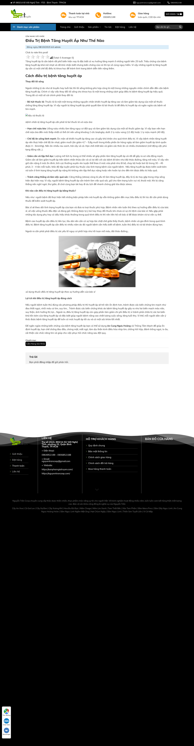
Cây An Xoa (18, 508)
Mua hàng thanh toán (99, 468)
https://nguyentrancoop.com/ (56, 473)
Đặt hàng (120, 27)
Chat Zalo (6, 725)
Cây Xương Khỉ (56, 508)
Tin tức (108, 27)
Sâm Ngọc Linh (114, 511)
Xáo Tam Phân (129, 508)
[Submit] (180, 27)
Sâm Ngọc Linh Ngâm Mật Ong (75, 511)
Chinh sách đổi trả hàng (100, 463)
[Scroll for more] (97, 490)
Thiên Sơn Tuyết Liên (132, 511)
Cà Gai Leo (30, 508)
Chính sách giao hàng (99, 457)
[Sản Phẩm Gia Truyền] (33, 14)
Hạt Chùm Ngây (98, 511)
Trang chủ (65, 27)
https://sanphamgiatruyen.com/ (57, 469)
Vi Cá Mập (148, 511)
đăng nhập (45, 362)
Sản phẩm (93, 27)
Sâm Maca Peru (145, 508)
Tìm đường (6, 715)
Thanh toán (18, 465)
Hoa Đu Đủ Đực (71, 508)
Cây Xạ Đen (42, 508)
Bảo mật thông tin (97, 451)
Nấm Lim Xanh (100, 508)
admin (58, 47)
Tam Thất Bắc (114, 508)
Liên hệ (132, 27)
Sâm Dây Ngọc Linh (163, 508)
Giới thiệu (79, 27)
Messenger (6, 734)
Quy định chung (96, 445)
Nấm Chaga (86, 508)
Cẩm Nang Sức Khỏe (34, 36)
